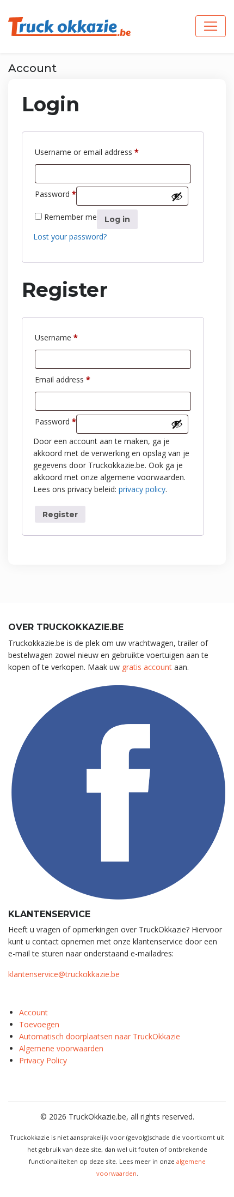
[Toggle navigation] (210, 26)
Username (56, 337)
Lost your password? (70, 236)
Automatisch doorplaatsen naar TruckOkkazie (99, 1036)
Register (60, 514)
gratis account (147, 667)
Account (33, 1012)
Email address (62, 379)
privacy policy (142, 489)
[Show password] (177, 196)
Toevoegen (39, 1024)
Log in (117, 219)
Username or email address (87, 151)
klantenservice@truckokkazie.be (64, 974)
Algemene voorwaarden (61, 1048)
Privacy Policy (43, 1060)
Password (55, 193)
